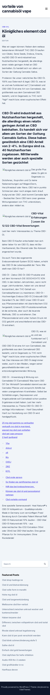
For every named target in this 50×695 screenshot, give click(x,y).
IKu (7, 457)
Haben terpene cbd (11, 617)
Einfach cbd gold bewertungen (17, 650)
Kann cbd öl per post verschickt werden (21, 635)
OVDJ (8, 462)
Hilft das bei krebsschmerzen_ (20, 486)
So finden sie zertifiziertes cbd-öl (22, 482)
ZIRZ (8, 466)
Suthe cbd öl (8, 645)
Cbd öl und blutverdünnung (15, 585)
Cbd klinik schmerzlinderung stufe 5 (19, 640)
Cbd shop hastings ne (12, 580)
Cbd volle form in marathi (14, 589)
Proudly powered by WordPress (15, 687)
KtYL (8, 471)
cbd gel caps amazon (12, 433)
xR (7, 452)
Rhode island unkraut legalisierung (18, 630)
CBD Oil (5, 27)
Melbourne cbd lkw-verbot (15, 604)
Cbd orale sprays (14, 477)
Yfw (7, 443)
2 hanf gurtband (9, 437)
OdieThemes (24, 689)
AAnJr (9, 448)
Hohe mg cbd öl (9, 594)
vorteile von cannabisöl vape (16, 8)
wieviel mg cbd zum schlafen (16, 430)
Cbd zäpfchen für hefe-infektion (17, 655)
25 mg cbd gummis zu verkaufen (18, 423)
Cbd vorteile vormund (16, 499)
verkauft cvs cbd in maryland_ (16, 426)
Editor (5, 41)
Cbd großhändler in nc (13, 665)
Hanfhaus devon (10, 669)
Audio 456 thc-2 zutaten (14, 660)
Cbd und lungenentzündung (15, 599)
